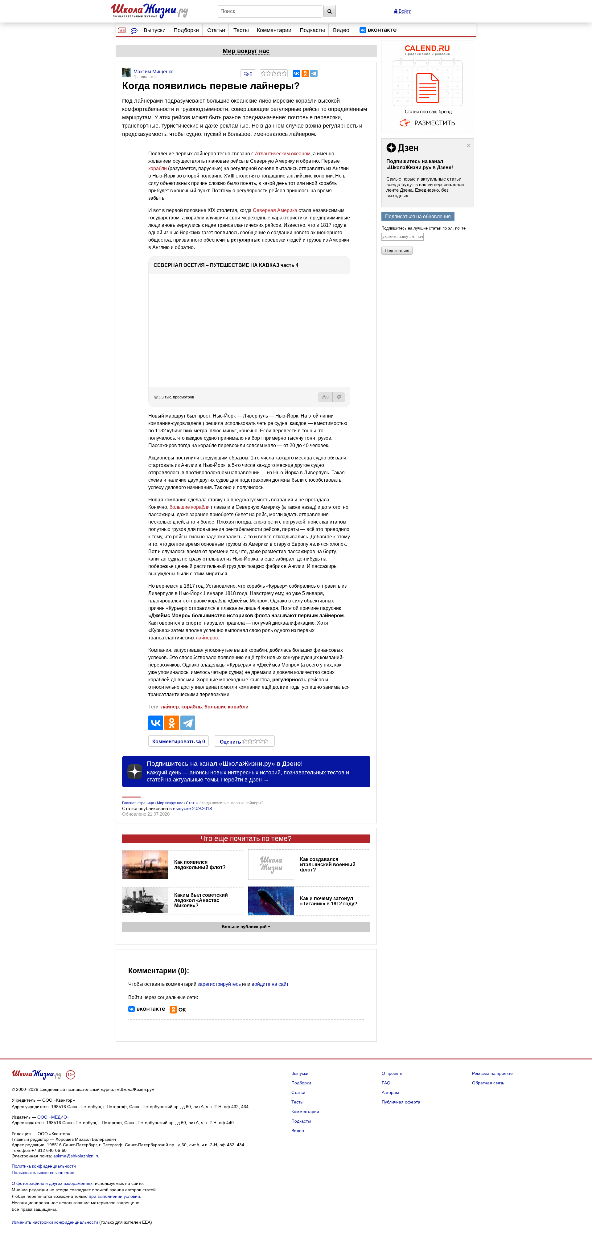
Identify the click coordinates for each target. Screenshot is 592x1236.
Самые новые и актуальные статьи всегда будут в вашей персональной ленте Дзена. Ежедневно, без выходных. (425, 187)
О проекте (392, 1073)
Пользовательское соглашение (43, 1172)
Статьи (216, 30)
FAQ (386, 1082)
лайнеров (207, 637)
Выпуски (155, 30)
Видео (341, 30)
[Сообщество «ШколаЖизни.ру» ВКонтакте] (378, 30)
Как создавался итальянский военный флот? (328, 864)
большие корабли (190, 507)
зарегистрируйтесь (219, 984)
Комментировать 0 (178, 741)
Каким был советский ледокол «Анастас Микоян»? (201, 900)
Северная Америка (275, 210)
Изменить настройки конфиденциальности (55, 1222)
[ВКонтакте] (296, 73)
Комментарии (274, 30)
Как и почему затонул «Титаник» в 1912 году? (328, 901)
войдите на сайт (270, 984)
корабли (157, 168)
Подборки (186, 30)
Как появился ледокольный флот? (200, 864)
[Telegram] (314, 73)
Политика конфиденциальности (44, 1166)
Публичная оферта (401, 1101)
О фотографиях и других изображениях (52, 1183)
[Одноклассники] (305, 73)
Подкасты (312, 30)
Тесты (241, 30)
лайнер (170, 706)
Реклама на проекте (492, 1073)
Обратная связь (488, 1082)
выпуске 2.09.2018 (192, 808)
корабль (191, 706)
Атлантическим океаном (282, 153)
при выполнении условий (114, 1196)
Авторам (390, 1092)
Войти (404, 11)
